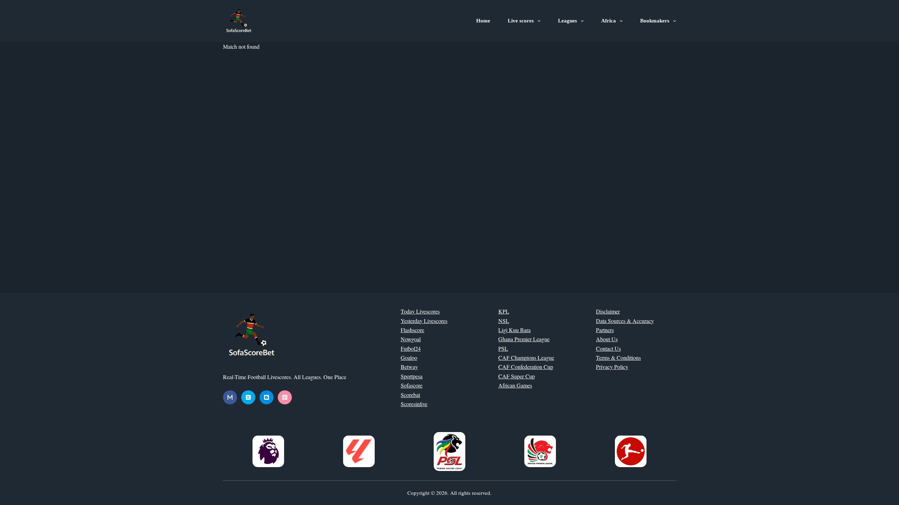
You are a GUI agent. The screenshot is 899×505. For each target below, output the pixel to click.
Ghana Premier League (524, 339)
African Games (515, 385)
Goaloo (409, 357)
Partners (605, 330)
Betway (409, 366)
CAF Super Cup (516, 376)
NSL (503, 320)
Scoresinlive (414, 404)
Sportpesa (411, 376)
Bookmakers (654, 20)
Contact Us (608, 348)
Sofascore (411, 385)
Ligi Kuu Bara (514, 330)
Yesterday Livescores (424, 320)
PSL (503, 348)
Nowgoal (411, 339)
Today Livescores (420, 311)
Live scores (521, 20)
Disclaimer (608, 311)
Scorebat (410, 394)
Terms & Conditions (618, 357)
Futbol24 (411, 348)
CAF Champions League (526, 357)
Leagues (567, 20)
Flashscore (412, 330)
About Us (607, 339)
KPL (503, 311)
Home (483, 20)
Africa (608, 20)
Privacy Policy (612, 366)
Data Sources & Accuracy (625, 320)
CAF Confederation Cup (525, 366)
